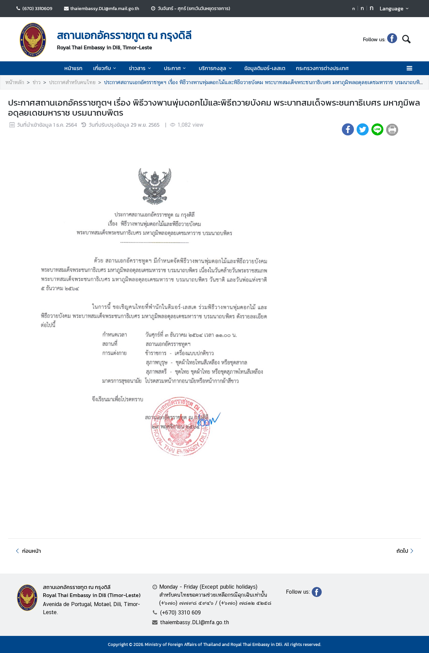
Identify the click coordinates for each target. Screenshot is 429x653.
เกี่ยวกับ (102, 68)
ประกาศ (172, 68)
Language (392, 8)
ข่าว (37, 82)
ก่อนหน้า (31, 551)
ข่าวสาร (137, 68)
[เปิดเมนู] (409, 68)
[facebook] (392, 39)
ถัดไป (402, 551)
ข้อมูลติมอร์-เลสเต (264, 68)
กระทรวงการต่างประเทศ (322, 68)
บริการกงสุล (212, 68)
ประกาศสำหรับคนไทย (72, 82)
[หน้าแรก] (32, 39)
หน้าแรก (73, 68)
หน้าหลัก (14, 82)
